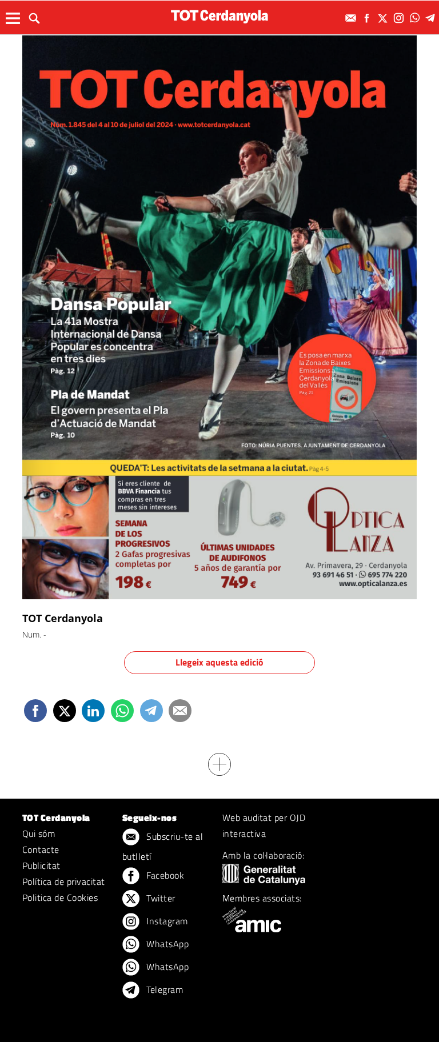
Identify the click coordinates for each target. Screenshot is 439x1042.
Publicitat (41, 865)
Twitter (159, 898)
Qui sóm (38, 833)
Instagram (166, 921)
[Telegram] (432, 18)
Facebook (164, 875)
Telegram (163, 989)
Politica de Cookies (60, 897)
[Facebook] (368, 18)
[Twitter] (384, 18)
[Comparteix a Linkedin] (93, 710)
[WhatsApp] (416, 18)
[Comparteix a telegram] (151, 710)
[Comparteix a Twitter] (64, 710)
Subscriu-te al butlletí (162, 846)
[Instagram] (400, 18)
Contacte (40, 849)
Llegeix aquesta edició (219, 662)
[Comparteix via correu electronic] (180, 710)
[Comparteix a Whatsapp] (122, 710)
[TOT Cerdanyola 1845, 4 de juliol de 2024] (219, 316)
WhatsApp (166, 944)
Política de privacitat (63, 881)
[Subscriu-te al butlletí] (352, 18)
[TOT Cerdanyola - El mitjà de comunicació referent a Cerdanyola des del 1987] (219, 16)
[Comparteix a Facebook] (35, 710)
